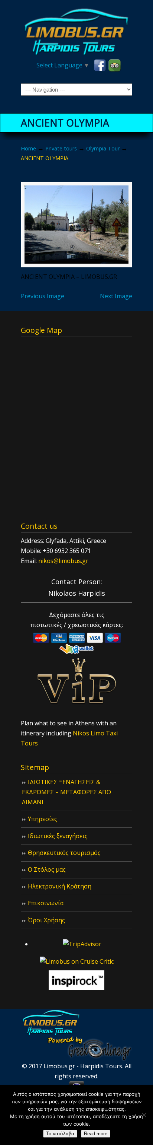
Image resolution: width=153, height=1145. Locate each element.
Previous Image (42, 296)
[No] (143, 1115)
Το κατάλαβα (60, 1133)
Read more (95, 1133)
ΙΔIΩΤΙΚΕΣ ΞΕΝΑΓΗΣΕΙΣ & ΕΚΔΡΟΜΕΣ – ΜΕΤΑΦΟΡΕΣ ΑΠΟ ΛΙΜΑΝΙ (66, 792)
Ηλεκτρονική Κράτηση (59, 886)
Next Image (116, 296)
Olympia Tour (103, 148)
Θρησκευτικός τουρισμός (64, 853)
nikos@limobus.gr (63, 561)
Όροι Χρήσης (46, 920)
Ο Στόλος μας (47, 869)
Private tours (61, 148)
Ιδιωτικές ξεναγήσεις (58, 836)
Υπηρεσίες (42, 819)
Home (28, 148)
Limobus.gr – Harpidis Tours (76, 30)
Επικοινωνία (46, 903)
